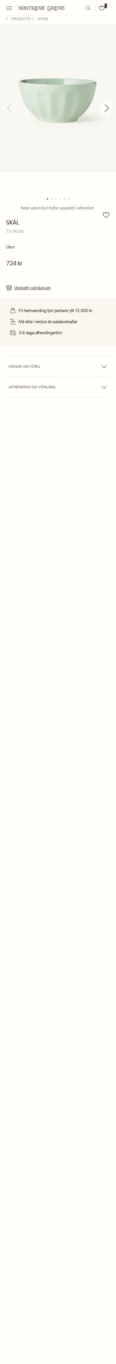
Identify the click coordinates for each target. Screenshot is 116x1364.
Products (21, 18)
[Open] (10, 8)
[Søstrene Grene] (42, 8)
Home (42, 18)
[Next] (106, 108)
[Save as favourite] (106, 215)
